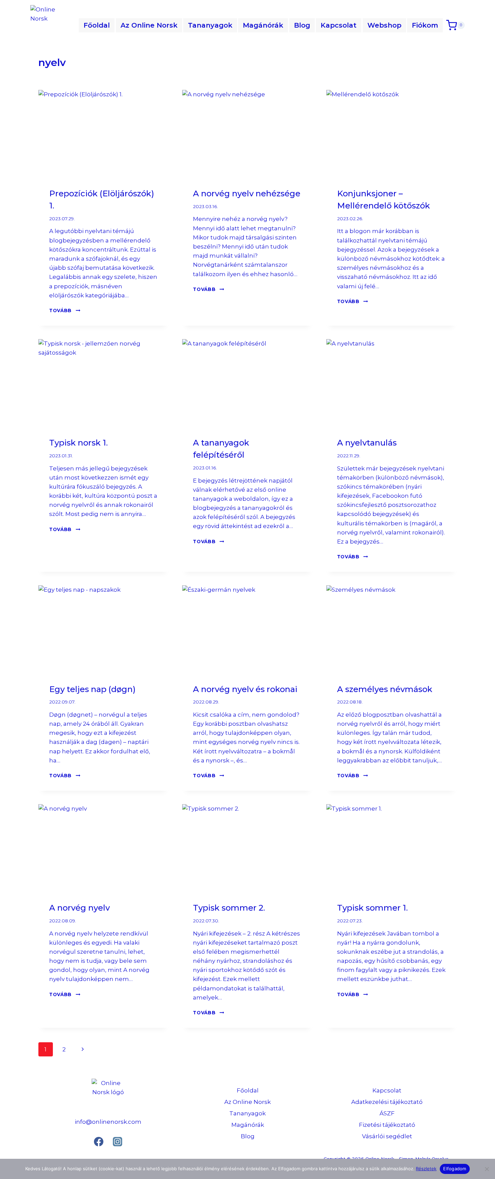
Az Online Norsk (149, 25)
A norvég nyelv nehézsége (246, 193)
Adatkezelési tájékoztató (387, 1102)
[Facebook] (98, 1141)
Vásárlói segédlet (387, 1136)
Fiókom (425, 25)
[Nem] (486, 1169)
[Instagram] (117, 1141)
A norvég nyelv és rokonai (245, 689)
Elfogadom (454, 1168)
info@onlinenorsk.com (108, 1121)
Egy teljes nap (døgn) (92, 689)
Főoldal (97, 25)
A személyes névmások (384, 689)
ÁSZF (387, 1113)
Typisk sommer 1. (372, 908)
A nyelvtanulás (367, 443)
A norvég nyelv (79, 908)
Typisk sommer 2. (229, 908)
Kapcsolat (339, 25)
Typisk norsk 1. (78, 443)
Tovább (64, 310)
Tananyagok (210, 25)
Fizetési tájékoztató (387, 1124)
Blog (302, 25)
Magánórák (263, 25)
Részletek (426, 1168)
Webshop (384, 25)
